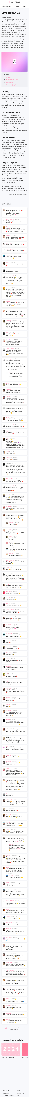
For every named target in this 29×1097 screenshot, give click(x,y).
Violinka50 (9, 800)
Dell (7, 673)
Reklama (5, 1092)
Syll (7, 728)
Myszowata (9, 396)
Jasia (7, 746)
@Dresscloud (18, 841)
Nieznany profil (10, 219)
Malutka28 (8, 855)
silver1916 (8, 916)
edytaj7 (8, 681)
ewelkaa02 (8, 928)
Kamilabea (8, 688)
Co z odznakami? (10, 82)
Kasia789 (8, 235)
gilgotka (8, 431)
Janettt (7, 438)
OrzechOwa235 (10, 617)
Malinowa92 (9, 243)
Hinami (8, 658)
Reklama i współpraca (7, 6)
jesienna (8, 287)
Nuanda (8, 270)
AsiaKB (7, 417)
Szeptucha (8, 761)
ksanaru (8, 463)
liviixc (7, 262)
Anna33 (8, 494)
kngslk (7, 514)
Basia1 (7, 882)
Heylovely (11, 542)
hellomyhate (9, 407)
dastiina (8, 226)
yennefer (8, 573)
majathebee (9, 478)
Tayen (7, 794)
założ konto (15, 1028)
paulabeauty (9, 962)
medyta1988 (9, 666)
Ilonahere (8, 652)
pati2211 (8, 704)
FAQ (18, 1095)
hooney (8, 979)
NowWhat (8, 584)
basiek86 (8, 301)
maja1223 (8, 591)
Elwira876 (8, 937)
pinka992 (8, 998)
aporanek (8, 768)
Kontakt (25, 6)
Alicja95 (8, 255)
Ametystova (9, 890)
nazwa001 (11, 522)
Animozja (8, 755)
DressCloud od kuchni (22, 194)
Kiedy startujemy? (11, 85)
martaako (8, 779)
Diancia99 (8, 1013)
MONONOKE (9, 633)
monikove (8, 646)
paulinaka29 (9, 945)
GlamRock (8, 389)
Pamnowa (8, 529)
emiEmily (8, 640)
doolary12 (11, 875)
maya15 (8, 719)
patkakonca (9, 922)
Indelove (8, 567)
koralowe (8, 954)
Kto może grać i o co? (12, 80)
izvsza (7, 209)
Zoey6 (7, 451)
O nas (17, 6)
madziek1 (8, 710)
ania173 (8, 737)
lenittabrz (8, 506)
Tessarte (8, 829)
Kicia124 (8, 597)
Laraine (8, 310)
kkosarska (8, 457)
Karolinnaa (8, 697)
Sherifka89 (8, 815)
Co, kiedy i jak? (10, 77)
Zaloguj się (6, 1028)
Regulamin (6, 1093)
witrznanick (9, 988)
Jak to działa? (20, 1093)
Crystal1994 (9, 867)
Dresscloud (11, 372)
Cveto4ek (8, 822)
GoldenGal (8, 320)
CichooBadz (9, 339)
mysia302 (8, 383)
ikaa (7, 332)
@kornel (19, 848)
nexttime (8, 603)
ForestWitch (9, 624)
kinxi (7, 809)
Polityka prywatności (8, 1095)
